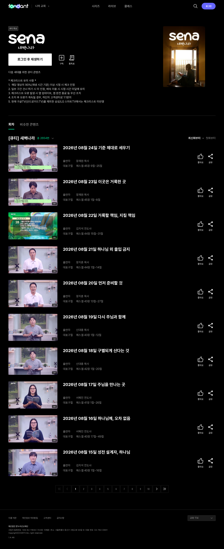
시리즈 (96, 6)
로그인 (209, 6)
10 (148, 489)
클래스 (128, 6)
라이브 (112, 6)
